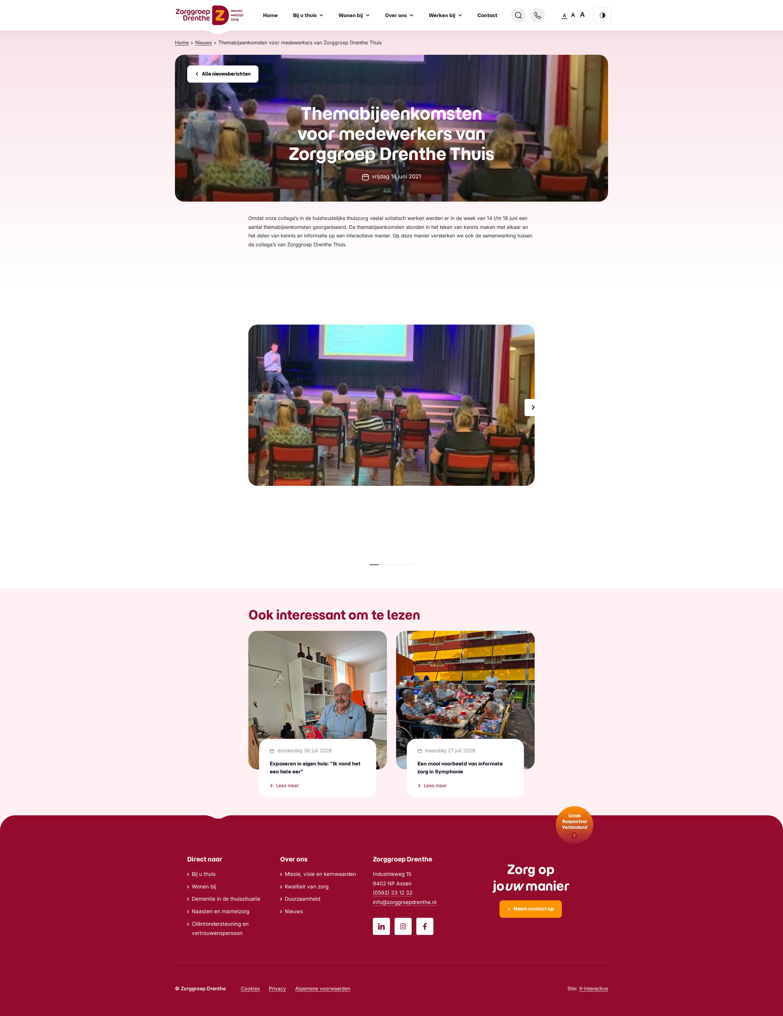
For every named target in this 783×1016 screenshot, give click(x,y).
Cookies (250, 988)
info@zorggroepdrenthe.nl (404, 902)
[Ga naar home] (209, 15)
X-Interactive (593, 988)
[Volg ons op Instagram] (403, 926)
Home (270, 15)
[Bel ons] (537, 15)
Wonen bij (204, 887)
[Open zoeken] (518, 15)
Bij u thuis (204, 874)
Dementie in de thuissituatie (226, 899)
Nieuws (294, 911)
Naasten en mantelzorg (220, 911)
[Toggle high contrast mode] (602, 15)
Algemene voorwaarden (322, 988)
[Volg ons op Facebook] (424, 926)
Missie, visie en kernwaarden (320, 874)
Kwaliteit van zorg (306, 887)
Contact (487, 15)
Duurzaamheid (302, 899)
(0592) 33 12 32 (392, 893)
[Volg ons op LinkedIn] (381, 926)
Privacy (277, 988)
